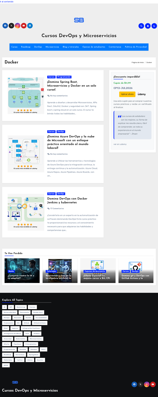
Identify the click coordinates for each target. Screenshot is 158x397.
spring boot (33, 355)
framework (8, 323)
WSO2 (6, 365)
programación (9, 349)
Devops (7, 318)
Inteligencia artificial (12, 333)
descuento (24, 312)
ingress (15, 328)
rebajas (33, 349)
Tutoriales (51, 271)
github (26, 323)
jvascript (8, 339)
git (18, 323)
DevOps (38, 47)
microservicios (36, 339)
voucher (40, 360)
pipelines (17, 344)
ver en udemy (120, 144)
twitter (20, 360)
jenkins (36, 333)
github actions (40, 323)
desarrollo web (10, 312)
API (11, 307)
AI (4, 307)
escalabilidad (41, 318)
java (27, 333)
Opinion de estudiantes (93, 47)
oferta (6, 344)
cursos (32, 307)
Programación (64, 77)
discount (17, 318)
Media (11, 271)
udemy (30, 360)
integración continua (31, 328)
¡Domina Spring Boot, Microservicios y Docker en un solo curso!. (71, 86)
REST (43, 349)
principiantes (31, 344)
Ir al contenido (6, 1)
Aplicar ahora (127, 94)
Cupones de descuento (95, 271)
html (6, 328)
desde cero (38, 312)
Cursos (14, 47)
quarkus (23, 349)
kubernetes (20, 339)
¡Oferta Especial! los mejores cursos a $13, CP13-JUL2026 (98, 278)
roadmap (7, 355)
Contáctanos (115, 47)
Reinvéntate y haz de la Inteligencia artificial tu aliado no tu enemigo (58, 278)
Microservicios (52, 47)
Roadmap (25, 47)
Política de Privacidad (136, 47)
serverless (20, 355)
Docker (28, 318)
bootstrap (21, 307)
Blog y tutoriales (71, 47)
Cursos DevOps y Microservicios (79, 35)
